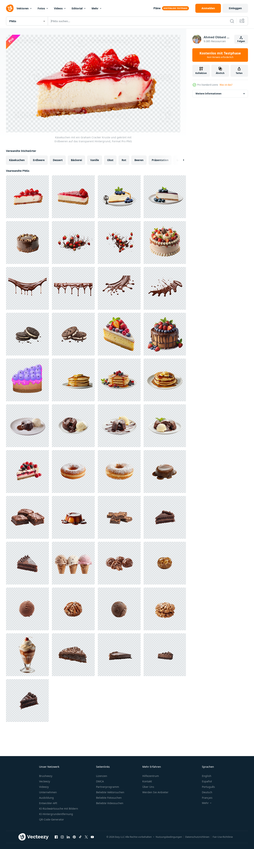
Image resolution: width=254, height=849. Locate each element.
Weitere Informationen (208, 93)
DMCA (100, 781)
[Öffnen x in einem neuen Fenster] (86, 836)
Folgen (241, 41)
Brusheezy (45, 776)
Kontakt (147, 781)
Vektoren (23, 8)
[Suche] (232, 21)
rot (124, 160)
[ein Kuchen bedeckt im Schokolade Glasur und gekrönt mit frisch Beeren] (165, 334)
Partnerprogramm (107, 787)
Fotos (41, 8)
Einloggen (235, 8)
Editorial (77, 8)
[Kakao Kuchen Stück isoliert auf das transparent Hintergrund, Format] (119, 654)
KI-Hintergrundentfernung (56, 814)
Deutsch (207, 792)
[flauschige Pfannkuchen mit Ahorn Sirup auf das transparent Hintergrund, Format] (165, 380)
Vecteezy (44, 781)
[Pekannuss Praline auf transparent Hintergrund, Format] (165, 563)
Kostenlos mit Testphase (220, 55)
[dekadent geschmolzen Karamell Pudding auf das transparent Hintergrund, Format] (73, 517)
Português (208, 787)
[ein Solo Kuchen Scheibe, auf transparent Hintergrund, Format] (165, 517)
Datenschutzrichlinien (197, 836)
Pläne (157, 8)
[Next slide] (180, 159)
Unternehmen (48, 792)
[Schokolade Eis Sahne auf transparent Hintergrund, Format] (119, 609)
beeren (138, 160)
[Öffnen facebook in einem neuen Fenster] (56, 836)
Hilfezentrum (150, 776)
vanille (94, 160)
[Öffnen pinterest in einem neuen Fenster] (74, 836)
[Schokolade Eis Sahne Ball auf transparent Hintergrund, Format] (27, 609)
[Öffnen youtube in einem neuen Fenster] (92, 836)
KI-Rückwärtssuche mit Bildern (58, 808)
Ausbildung (46, 797)
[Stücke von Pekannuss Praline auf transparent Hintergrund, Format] (119, 563)
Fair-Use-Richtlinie (223, 836)
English (206, 776)
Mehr (95, 8)
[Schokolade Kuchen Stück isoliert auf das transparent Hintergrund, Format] (27, 700)
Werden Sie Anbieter (155, 792)
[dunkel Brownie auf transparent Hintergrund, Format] (119, 517)
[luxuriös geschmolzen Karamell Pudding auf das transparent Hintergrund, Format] (165, 471)
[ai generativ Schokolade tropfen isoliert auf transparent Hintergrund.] (27, 288)
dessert (58, 160)
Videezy (44, 787)
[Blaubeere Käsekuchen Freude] (27, 380)
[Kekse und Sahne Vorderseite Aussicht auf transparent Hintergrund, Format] (27, 334)
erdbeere (39, 160)
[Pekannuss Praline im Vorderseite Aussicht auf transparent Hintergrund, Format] (165, 609)
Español (207, 781)
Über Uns (148, 787)
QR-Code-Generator (51, 819)
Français (207, 797)
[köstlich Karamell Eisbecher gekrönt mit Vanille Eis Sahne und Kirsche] (27, 654)
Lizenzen (101, 776)
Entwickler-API (48, 803)
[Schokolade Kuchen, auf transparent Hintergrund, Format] (27, 563)
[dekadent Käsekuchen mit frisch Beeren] (27, 471)
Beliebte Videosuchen (109, 803)
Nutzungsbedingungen (169, 836)
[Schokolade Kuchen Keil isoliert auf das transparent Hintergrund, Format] (73, 654)
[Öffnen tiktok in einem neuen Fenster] (80, 836)
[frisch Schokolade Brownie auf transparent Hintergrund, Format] (27, 517)
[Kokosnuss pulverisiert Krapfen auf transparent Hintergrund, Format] (119, 471)
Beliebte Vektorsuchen (110, 792)
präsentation (160, 160)
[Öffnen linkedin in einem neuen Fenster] (68, 836)
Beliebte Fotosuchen (109, 797)
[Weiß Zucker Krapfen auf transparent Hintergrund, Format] (73, 471)
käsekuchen (17, 160)
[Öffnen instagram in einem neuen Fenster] (62, 836)
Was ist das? (226, 84)
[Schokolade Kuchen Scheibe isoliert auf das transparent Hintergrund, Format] (165, 654)
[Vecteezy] (10, 8)
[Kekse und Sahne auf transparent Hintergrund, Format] (73, 334)
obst (110, 160)
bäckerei (76, 160)
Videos (58, 8)
